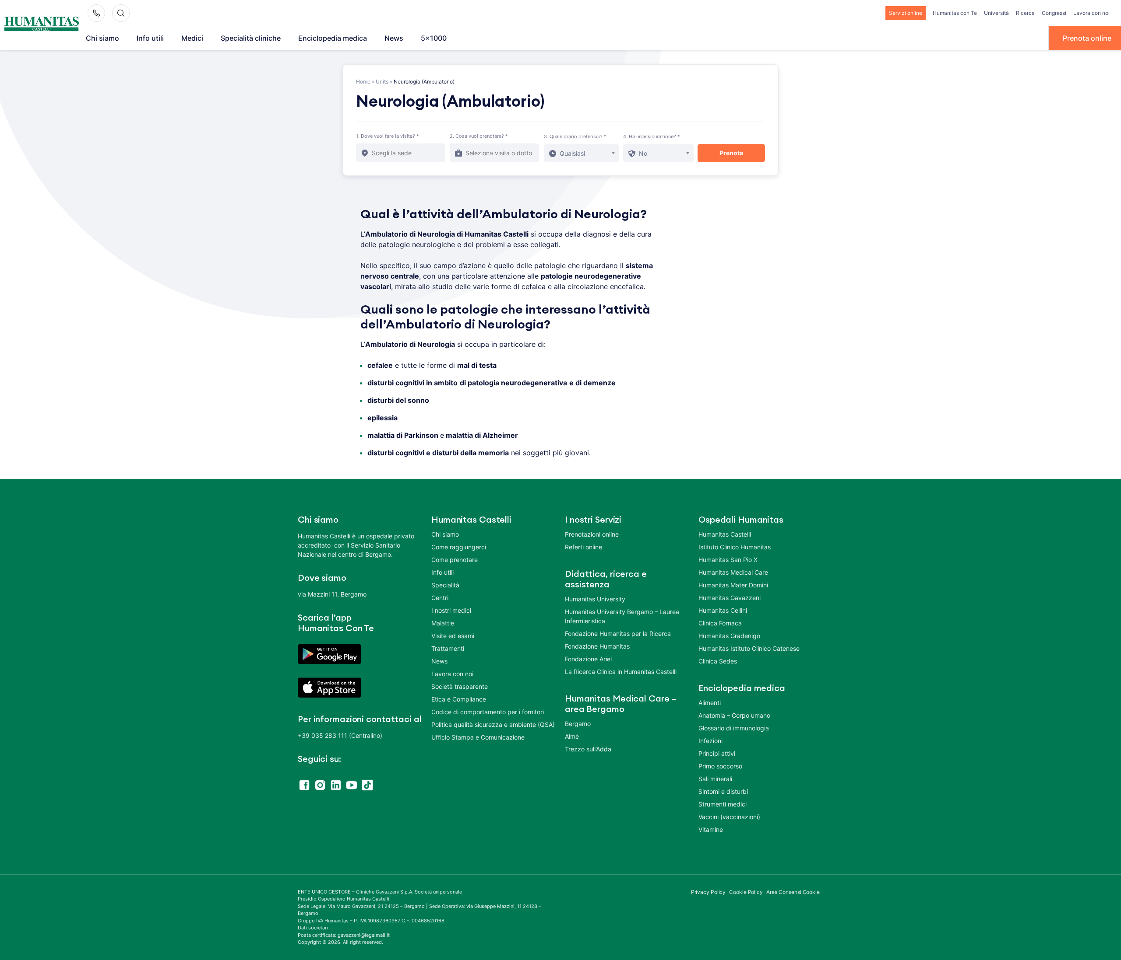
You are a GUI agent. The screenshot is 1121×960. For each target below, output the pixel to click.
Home (363, 81)
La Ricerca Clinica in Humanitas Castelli (621, 671)
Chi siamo (102, 38)
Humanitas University (595, 599)
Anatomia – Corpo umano (734, 715)
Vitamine (710, 829)
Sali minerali (715, 778)
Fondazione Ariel (588, 659)
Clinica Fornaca (720, 623)
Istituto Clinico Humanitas (734, 547)
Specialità (445, 585)
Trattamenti (447, 648)
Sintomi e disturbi (723, 791)
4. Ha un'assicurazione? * (651, 136)
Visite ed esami (452, 635)
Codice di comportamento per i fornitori (487, 712)
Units (382, 81)
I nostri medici (451, 610)
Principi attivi (716, 753)
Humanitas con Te (955, 13)
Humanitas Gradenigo (729, 635)
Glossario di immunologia (733, 728)
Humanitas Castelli (724, 534)
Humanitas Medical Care (733, 572)
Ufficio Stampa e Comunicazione (478, 737)
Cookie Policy (746, 892)
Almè (572, 736)
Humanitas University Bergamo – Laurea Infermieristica (622, 616)
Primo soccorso (720, 766)
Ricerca (1025, 13)
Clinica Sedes (717, 661)
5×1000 (434, 38)
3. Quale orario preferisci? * (575, 136)
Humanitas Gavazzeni (729, 597)
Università (996, 13)
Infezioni (710, 740)
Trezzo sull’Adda (588, 749)
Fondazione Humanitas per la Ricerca (618, 633)
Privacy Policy (708, 892)
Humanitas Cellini (722, 610)
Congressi (1054, 13)
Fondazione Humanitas (597, 646)
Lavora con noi (1091, 13)
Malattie (442, 623)
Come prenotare (454, 559)
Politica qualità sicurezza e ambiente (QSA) (493, 724)
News (393, 38)
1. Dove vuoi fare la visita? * (387, 136)
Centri (439, 597)
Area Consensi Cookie (793, 892)
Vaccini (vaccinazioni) (729, 816)
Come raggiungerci (458, 547)
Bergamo (578, 723)
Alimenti (709, 702)
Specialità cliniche (251, 38)
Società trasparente (459, 686)
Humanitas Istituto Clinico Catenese (749, 648)
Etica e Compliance (458, 699)
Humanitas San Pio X (728, 559)
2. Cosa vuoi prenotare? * (479, 136)
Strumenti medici (722, 804)
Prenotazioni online (592, 534)
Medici (192, 38)
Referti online (583, 547)
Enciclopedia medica (332, 38)
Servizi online (905, 13)
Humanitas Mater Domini (733, 585)
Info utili (150, 38)
